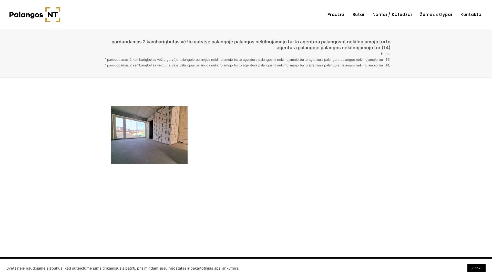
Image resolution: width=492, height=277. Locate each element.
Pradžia (335, 14)
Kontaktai (471, 14)
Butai (358, 14)
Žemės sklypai (436, 14)
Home (386, 54)
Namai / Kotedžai (392, 14)
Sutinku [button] (476, 268)
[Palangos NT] (34, 14)
